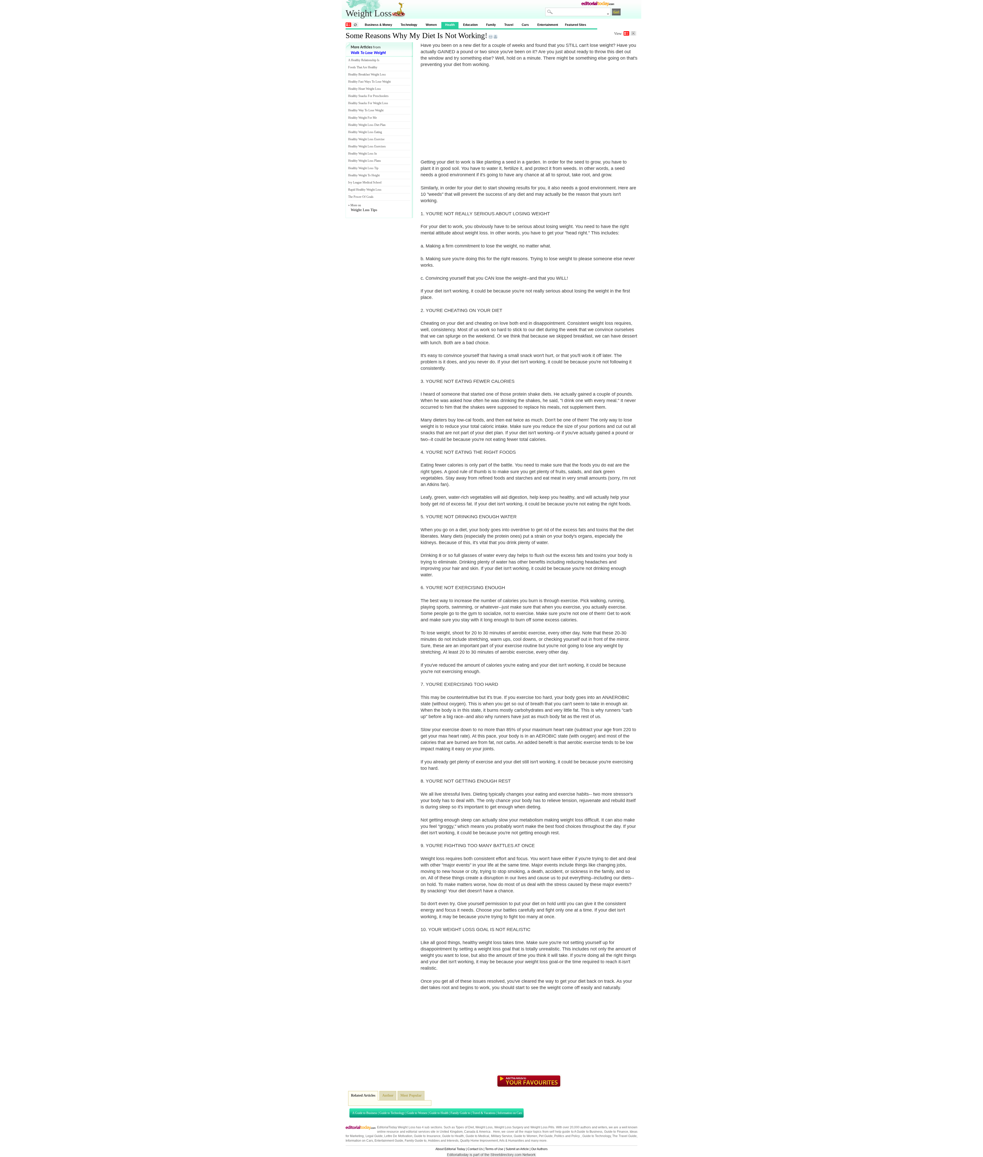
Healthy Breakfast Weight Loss (367, 74)
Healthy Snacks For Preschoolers (368, 96)
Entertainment (547, 25)
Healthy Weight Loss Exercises (367, 146)
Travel (508, 25)
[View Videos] (633, 33)
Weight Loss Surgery (508, 1127)
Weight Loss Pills (542, 1127)
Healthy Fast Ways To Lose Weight (369, 81)
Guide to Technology (392, 1113)
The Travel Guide (624, 1136)
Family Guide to (460, 1113)
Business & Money (378, 25)
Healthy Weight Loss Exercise (366, 139)
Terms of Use (494, 1149)
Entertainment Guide (389, 1140)
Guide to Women (417, 1113)
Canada (469, 1131)
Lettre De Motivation (398, 1136)
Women (431, 25)
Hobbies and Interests (443, 1140)
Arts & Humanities (511, 1140)
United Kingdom (451, 1131)
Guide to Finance (616, 1131)
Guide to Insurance (427, 1136)
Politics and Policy (567, 1136)
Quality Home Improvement (479, 1140)
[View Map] (355, 25)
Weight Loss (484, 1127)
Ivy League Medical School (364, 182)
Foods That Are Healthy (362, 67)
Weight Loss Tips (364, 210)
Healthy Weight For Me (362, 118)
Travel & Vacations (484, 1113)
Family (491, 25)
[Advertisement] (464, 110)
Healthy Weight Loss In (362, 153)
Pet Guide (546, 1136)
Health (450, 25)
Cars (525, 25)
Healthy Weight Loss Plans (364, 161)
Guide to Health (438, 1113)
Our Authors (539, 1149)
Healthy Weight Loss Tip (363, 168)
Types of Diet (465, 1127)
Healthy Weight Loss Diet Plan (367, 125)
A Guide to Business (364, 1113)
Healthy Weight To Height (364, 175)
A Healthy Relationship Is (363, 60)
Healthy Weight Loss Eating (365, 132)
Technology (409, 25)
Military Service (501, 1136)
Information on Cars (510, 1113)
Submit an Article (517, 1149)
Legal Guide (374, 1136)
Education (470, 25)
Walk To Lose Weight (368, 53)
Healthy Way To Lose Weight (365, 110)
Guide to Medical (477, 1136)
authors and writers (593, 1127)
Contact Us (475, 1149)
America (484, 1131)
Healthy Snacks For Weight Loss (368, 103)
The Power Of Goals (360, 197)
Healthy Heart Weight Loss (364, 89)
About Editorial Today (450, 1149)
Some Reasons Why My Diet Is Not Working (415, 35)
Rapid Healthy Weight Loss (364, 189)
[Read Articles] (626, 33)
